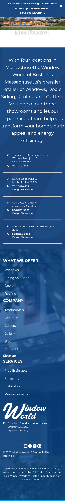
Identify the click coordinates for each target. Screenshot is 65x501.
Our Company (12, 16)
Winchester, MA (12, 306)
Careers (8, 36)
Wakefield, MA (12, 287)
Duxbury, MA (11, 143)
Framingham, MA (13, 218)
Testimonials (10, 30)
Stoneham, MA (12, 275)
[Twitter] (35, 448)
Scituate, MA (11, 119)
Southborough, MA (14, 206)
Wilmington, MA (12, 299)
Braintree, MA (11, 131)
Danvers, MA (11, 349)
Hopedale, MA (12, 237)
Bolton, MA (10, 255)
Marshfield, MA (12, 137)
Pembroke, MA (13, 99)
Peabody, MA (11, 343)
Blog (7, 54)
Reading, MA (11, 324)
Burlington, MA (13, 268)
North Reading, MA (14, 330)
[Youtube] (26, 448)
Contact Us (10, 48)
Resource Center (13, 86)
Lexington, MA (11, 281)
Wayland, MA (11, 212)
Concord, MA (11, 312)
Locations (10, 92)
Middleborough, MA (14, 156)
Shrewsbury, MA (13, 174)
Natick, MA (10, 249)
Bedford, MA (11, 293)
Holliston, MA (11, 261)
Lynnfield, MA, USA (14, 336)
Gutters (8, 4)
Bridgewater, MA (13, 162)
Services (9, 67)
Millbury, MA (10, 188)
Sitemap (9, 355)
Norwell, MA (10, 125)
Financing (10, 10)
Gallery (8, 42)
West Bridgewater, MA (16, 168)
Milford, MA (10, 231)
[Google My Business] (39, 448)
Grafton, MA (10, 181)
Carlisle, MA (10, 318)
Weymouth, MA (12, 106)
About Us (9, 23)
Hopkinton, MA (12, 224)
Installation (10, 80)
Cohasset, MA (11, 113)
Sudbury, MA (11, 243)
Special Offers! (13, 60)
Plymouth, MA (11, 150)
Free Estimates (12, 74)
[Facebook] (30, 448)
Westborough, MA (13, 194)
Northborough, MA (14, 200)
